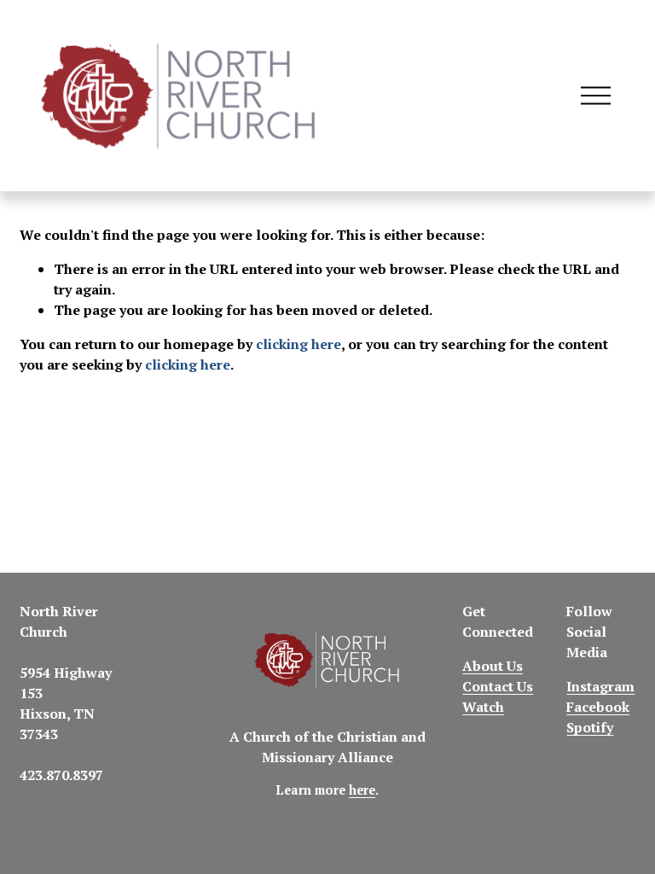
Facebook (597, 706)
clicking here (298, 344)
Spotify (589, 727)
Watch (483, 706)
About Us (492, 665)
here (362, 790)
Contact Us (497, 686)
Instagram (600, 686)
